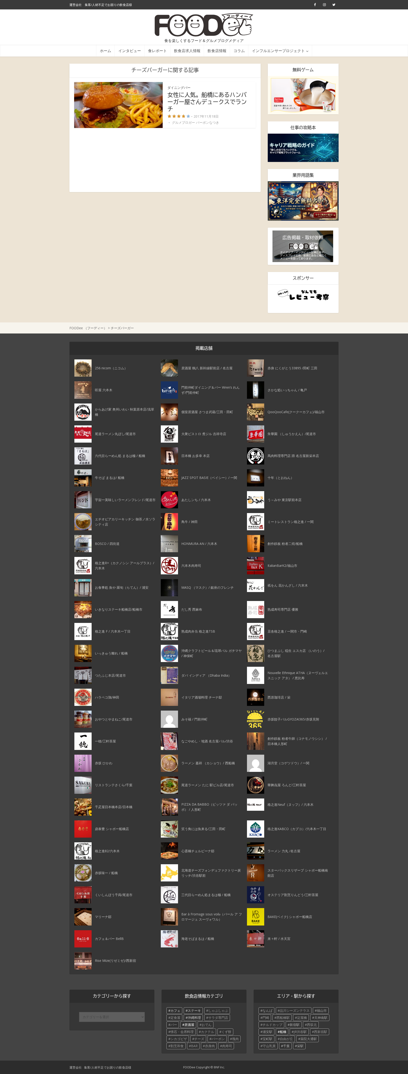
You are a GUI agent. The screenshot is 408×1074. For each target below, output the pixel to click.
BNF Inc (219, 1067)
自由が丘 (286, 1039)
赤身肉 (210, 1046)
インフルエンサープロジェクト (278, 50)
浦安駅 (267, 1031)
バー (173, 1024)
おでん (207, 1024)
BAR (194, 1046)
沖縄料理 (194, 1017)
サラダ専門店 (218, 1017)
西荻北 (312, 1024)
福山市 (322, 1010)
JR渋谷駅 (300, 1031)
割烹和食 (177, 1046)
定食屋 (175, 1017)
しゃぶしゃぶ (218, 1010)
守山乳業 (269, 1046)
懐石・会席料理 (182, 1031)
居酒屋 (189, 1024)
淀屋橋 (302, 1017)
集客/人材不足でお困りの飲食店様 (108, 5)
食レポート (157, 50)
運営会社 (75, 5)
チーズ (199, 1039)
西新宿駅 (320, 1031)
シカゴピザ (178, 1039)
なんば (267, 1010)
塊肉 (235, 1039)
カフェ (175, 1010)
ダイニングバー (179, 87)
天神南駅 (320, 1017)
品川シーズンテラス (295, 1010)
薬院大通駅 (308, 1039)
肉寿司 (227, 1046)
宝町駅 (267, 1039)
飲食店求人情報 (187, 50)
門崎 (266, 1017)
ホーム (105, 50)
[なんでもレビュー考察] (303, 295)
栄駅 (300, 1046)
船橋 (283, 1031)
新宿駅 (295, 1024)
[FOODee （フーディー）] (204, 25)
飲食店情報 (217, 50)
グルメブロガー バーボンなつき (195, 122)
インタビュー (129, 50)
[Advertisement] (165, 160)
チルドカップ (272, 1024)
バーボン (218, 1039)
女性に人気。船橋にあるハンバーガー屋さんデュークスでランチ (207, 102)
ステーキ (194, 1010)
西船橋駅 (283, 1017)
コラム (239, 50)
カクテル (207, 1031)
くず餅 (226, 1031)
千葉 (286, 1046)
